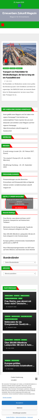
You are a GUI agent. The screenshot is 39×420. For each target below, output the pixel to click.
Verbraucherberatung (11, 298)
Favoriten (5, 68)
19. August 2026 (11, 306)
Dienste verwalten (7, 397)
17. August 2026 (11, 327)
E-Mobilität (17, 339)
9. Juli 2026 (9, 369)
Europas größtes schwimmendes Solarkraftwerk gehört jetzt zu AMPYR (19, 365)
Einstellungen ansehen (19, 413)
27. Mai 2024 (8, 81)
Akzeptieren (19, 403)
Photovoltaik (15, 360)
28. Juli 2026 (10, 348)
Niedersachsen (16, 316)
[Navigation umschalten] (21, 25)
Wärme (20, 298)
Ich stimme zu (19, 207)
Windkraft (19, 68)
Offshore (12, 68)
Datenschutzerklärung (21, 417)
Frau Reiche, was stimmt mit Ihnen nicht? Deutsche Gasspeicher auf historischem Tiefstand (16, 220)
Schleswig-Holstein (26, 316)
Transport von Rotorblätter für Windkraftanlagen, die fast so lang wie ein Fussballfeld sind (18, 75)
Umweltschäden (25, 295)
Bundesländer (9, 295)
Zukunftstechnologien (11, 319)
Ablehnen (19, 408)
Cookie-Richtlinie (10, 417)
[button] (36, 379)
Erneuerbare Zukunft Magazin (19, 13)
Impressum (30, 417)
